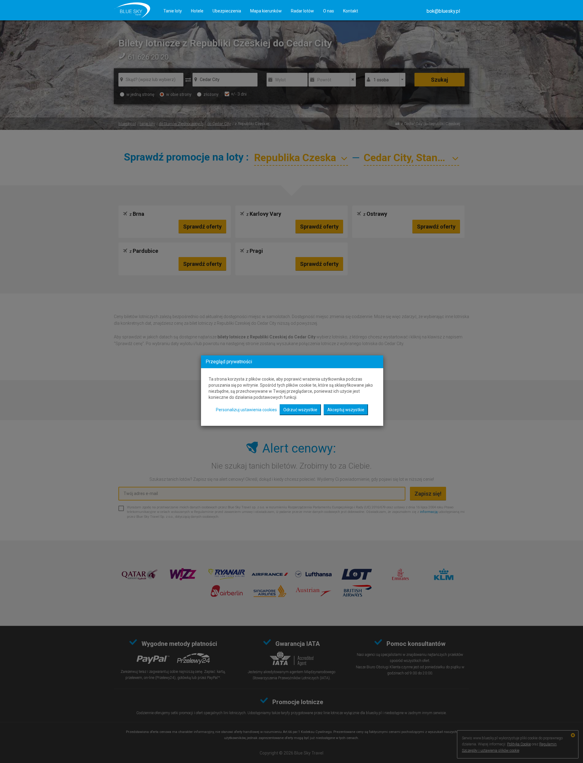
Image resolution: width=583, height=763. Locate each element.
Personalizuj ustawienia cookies (246, 409)
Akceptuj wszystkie (345, 409)
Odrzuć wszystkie (300, 409)
